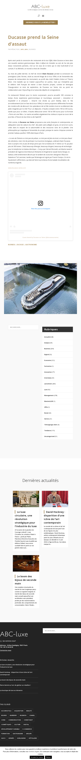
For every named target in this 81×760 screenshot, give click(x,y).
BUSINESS (11, 245)
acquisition (18, 711)
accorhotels (6, 711)
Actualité (47, 337)
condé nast (28, 720)
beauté (29, 711)
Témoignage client (50, 425)
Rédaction (15, 49)
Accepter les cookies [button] (37, 757)
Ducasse (20, 245)
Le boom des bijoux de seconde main (25, 580)
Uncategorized (49, 436)
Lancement (48, 384)
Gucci (3, 738)
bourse (4, 715)
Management (49, 395)
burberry (13, 715)
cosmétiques (6, 724)
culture (17, 724)
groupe (29, 734)
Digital (46, 354)
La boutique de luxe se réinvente (11, 690)
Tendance (47, 430)
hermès (11, 738)
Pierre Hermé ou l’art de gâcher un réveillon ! (15, 685)
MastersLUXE (48, 401)
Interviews (47, 378)
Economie (47, 360)
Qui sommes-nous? (9, 641)
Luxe (45, 390)
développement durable (10, 729)
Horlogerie (21, 738)
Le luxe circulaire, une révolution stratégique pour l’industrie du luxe (26, 519)
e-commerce (27, 729)
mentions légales (34, 751)
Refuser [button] (48, 757)
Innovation (48, 372)
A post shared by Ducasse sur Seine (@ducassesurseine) (40, 237)
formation (5, 734)
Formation (48, 366)
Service (46, 419)
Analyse (47, 343)
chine (3, 720)
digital (26, 724)
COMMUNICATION (14, 720)
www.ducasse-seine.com (17, 168)
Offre (46, 407)
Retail (46, 413)
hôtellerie (33, 738)
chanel (32, 715)
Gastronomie (31, 245)
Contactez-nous (5, 650)
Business (32, 49)
